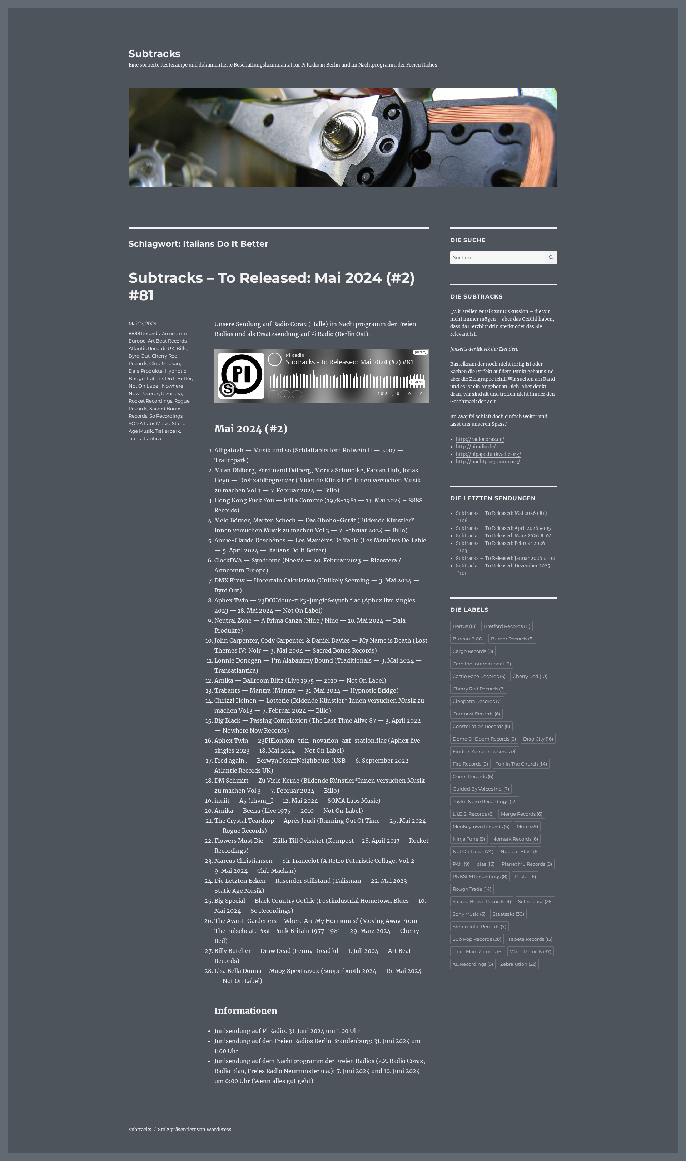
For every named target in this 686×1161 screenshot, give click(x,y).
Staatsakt (508, 914)
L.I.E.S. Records (473, 814)
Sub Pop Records (477, 939)
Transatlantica (145, 438)
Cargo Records (473, 651)
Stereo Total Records (479, 926)
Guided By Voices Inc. (481, 789)
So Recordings (166, 416)
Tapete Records (530, 939)
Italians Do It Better (169, 378)
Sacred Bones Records (482, 901)
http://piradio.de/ (476, 447)
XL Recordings (473, 964)
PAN (461, 864)
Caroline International (482, 663)
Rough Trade (472, 889)
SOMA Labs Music (149, 423)
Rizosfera (171, 393)
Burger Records (512, 638)
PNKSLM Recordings (480, 876)
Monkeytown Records (481, 826)
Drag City (538, 739)
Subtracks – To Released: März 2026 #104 (504, 536)
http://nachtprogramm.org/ (488, 462)
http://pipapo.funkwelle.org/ (488, 454)
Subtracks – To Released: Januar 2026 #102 (505, 558)
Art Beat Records (167, 341)
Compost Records (476, 714)
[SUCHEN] (551, 257)
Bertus (465, 626)
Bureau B (468, 638)
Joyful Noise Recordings (485, 801)
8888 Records (144, 333)
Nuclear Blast (520, 851)
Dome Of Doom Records (484, 739)
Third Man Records (478, 951)
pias (485, 864)
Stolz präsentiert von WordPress (195, 1130)
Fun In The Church (521, 764)
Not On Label (144, 386)
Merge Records (521, 814)
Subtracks (154, 54)
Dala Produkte (146, 371)
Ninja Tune (469, 839)
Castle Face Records (479, 676)
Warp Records (530, 951)
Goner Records (473, 776)
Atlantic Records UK (151, 348)
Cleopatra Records (477, 701)
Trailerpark (167, 431)
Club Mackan (164, 363)
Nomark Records (515, 839)
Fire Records (470, 764)
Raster (525, 876)
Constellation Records (481, 726)
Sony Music (469, 914)
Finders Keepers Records (485, 751)
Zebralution (518, 964)
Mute (527, 826)
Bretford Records (507, 626)
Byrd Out (139, 356)
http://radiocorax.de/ (480, 439)
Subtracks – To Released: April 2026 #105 (503, 528)
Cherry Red (530, 676)
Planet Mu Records (527, 864)
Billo (182, 348)
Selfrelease (535, 901)
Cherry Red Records (479, 689)
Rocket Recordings (150, 401)
